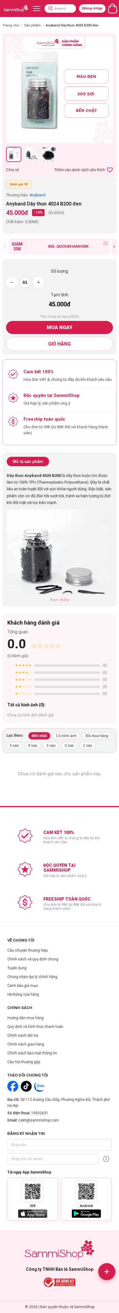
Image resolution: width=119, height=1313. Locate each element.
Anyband (37, 195)
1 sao (87, 745)
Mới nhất (39, 736)
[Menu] (36, 8)
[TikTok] (26, 1086)
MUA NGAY (59, 327)
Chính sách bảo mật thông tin (32, 1053)
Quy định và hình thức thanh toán (35, 1027)
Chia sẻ (12, 170)
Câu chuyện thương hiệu (27, 950)
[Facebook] (12, 1086)
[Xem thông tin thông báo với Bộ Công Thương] (60, 1282)
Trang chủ (10, 25)
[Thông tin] (105, 243)
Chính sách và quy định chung (32, 959)
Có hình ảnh (66, 736)
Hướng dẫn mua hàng (25, 1018)
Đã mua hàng (97, 736)
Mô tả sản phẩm (28, 461)
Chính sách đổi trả (22, 1035)
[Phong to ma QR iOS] (33, 1191)
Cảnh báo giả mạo (22, 986)
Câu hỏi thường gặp (23, 1062)
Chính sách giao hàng (25, 1044)
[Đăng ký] (106, 1158)
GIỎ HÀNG (59, 344)
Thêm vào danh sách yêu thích (79, 170)
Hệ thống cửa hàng (23, 994)
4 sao (32, 745)
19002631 (39, 1113)
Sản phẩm (32, 25)
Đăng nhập (92, 8)
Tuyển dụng (17, 968)
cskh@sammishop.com (38, 1120)
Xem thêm (59, 600)
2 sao (69, 745)
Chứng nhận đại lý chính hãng (32, 977)
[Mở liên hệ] (106, 1271)
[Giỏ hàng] (112, 8)
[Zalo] (39, 1086)
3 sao (51, 745)
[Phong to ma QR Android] (86, 1191)
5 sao (14, 745)
